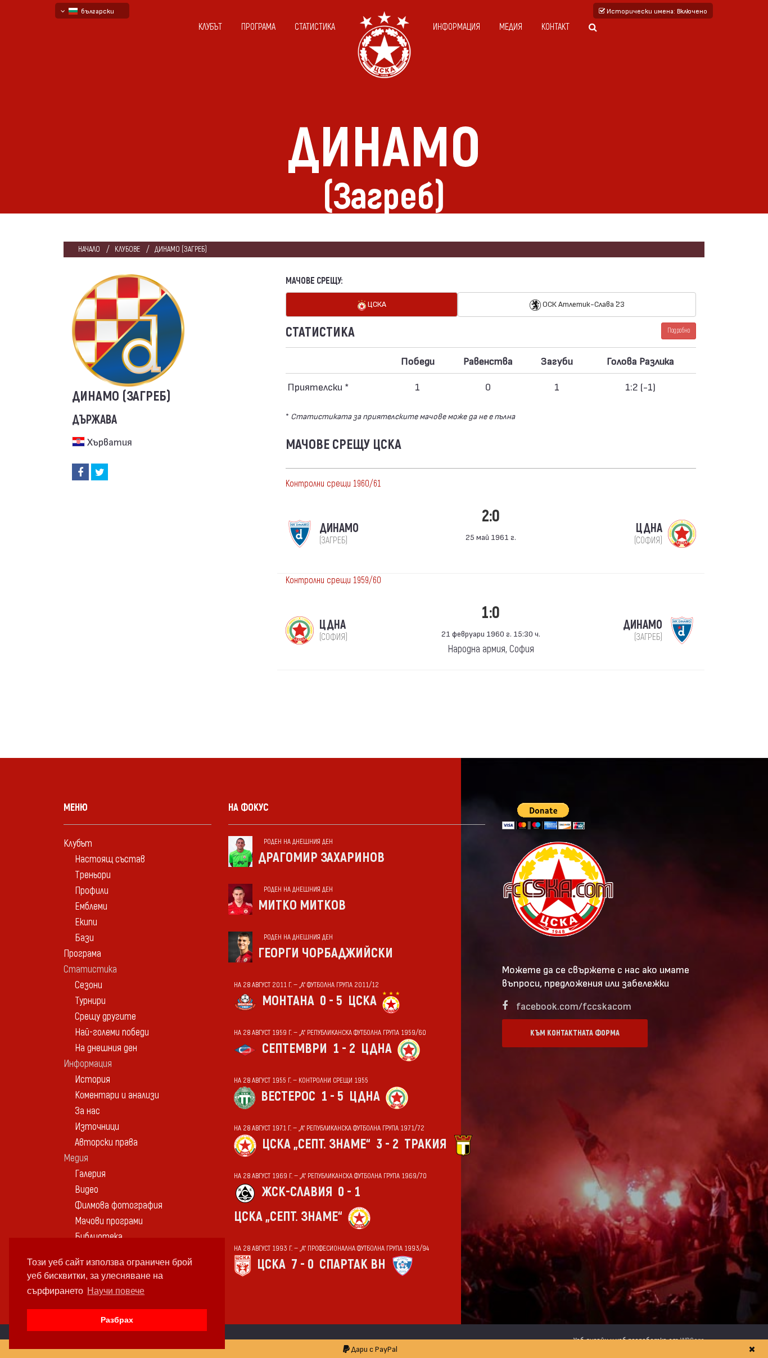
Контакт (555, 27)
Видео (86, 1189)
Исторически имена (656, 11)
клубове (127, 249)
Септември (294, 1049)
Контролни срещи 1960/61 (333, 483)
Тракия (425, 1144)
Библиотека (99, 1236)
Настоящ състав (110, 859)
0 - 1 (349, 1192)
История (92, 1079)
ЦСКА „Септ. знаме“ (316, 1144)
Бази (84, 938)
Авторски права (106, 1142)
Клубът (210, 27)
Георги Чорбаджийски (325, 953)
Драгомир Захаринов (321, 858)
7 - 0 (302, 1264)
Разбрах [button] (117, 1319)
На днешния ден (106, 1048)
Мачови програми (109, 1221)
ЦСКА (376, 303)
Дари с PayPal (373, 1349)
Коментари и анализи (117, 1095)
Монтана (288, 1001)
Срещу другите (105, 1016)
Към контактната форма (575, 1033)
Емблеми (91, 906)
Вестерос (288, 1096)
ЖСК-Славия (297, 1192)
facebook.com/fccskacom (573, 1005)
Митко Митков (302, 905)
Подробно (678, 330)
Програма (258, 27)
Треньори (93, 875)
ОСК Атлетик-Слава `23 (583, 303)
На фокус (248, 807)
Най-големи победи (112, 1032)
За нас (87, 1111)
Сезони (88, 985)
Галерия (90, 1174)
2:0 (491, 516)
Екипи (86, 922)
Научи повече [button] (115, 1291)
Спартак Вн (352, 1264)
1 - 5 (332, 1096)
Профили (92, 890)
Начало (89, 249)
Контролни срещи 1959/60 (333, 580)
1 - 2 (344, 1049)
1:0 (490, 612)
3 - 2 (387, 1144)
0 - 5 (331, 1001)
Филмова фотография (118, 1205)
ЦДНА (376, 1049)
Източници (97, 1126)
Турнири (90, 1000)
